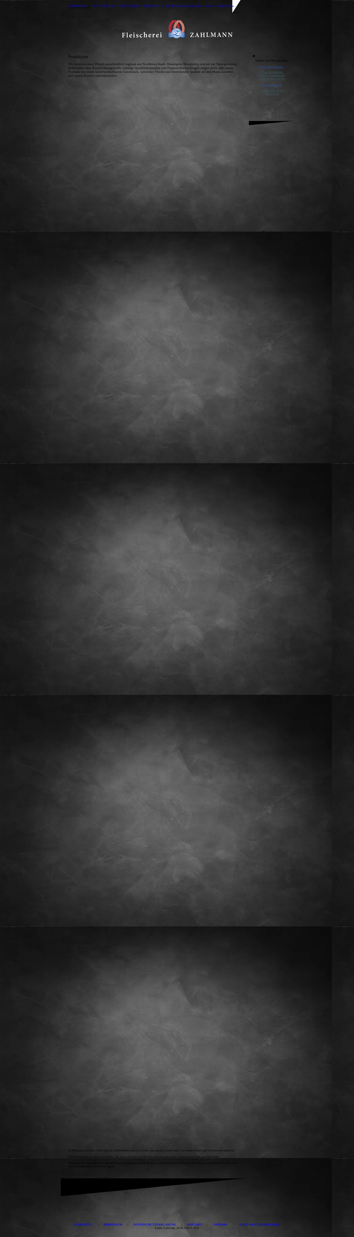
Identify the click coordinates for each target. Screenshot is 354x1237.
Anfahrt (220, 1224)
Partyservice (102, 6)
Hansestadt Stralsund (271, 66)
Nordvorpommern (271, 85)
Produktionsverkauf (184, 6)
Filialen (224, 6)
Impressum (113, 1224)
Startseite (77, 6)
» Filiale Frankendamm (271, 75)
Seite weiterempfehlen (259, 1224)
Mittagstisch (129, 6)
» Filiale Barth (271, 93)
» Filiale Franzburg (271, 90)
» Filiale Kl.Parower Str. (271, 78)
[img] (177, 30)
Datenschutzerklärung (154, 1224)
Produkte (152, 6)
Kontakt (194, 1224)
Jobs (208, 6)
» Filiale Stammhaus (271, 72)
